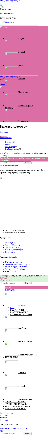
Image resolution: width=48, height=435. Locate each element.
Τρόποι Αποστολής (13, 247)
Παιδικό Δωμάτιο (12, 149)
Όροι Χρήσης (10, 243)
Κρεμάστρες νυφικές (13, 262)
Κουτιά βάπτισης (12, 271)
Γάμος (7, 144)
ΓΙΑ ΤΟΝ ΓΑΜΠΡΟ (19, 312)
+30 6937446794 (7, 13)
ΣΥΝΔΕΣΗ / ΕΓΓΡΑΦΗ (15, 409)
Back (12, 307)
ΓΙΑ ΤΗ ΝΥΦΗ (17, 310)
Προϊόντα (17, 153)
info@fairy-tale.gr (7, 22)
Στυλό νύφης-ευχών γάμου (16, 267)
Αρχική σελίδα (6, 153)
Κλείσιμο (4, 132)
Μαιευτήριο (10, 147)
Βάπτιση (8, 142)
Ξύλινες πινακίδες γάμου (15, 269)
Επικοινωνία (10, 252)
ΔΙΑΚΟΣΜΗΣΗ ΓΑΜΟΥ (21, 314)
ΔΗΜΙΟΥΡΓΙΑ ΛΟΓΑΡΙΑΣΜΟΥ (14, 429)
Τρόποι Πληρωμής (12, 245)
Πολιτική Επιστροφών (14, 250)
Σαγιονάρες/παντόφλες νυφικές (17, 264)
